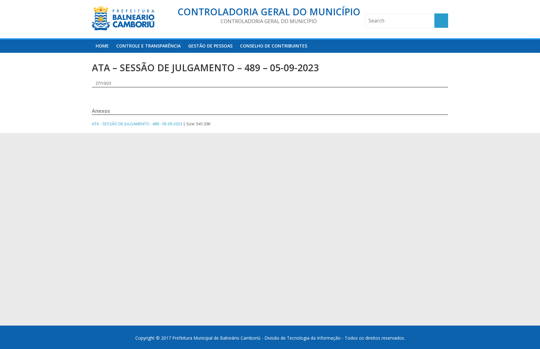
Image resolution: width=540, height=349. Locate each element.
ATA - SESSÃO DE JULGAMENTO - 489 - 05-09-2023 (137, 124)
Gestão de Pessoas (210, 46)
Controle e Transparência (148, 46)
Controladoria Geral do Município (269, 11)
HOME (102, 46)
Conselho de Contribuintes (273, 46)
